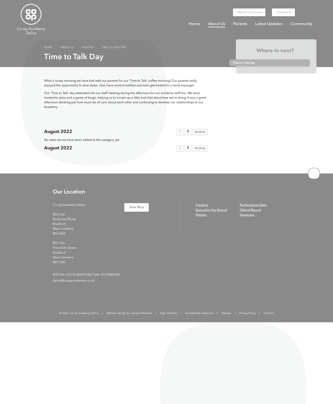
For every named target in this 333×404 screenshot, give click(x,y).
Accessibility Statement (199, 313)
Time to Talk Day (114, 47)
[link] (180, 132)
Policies (88, 47)
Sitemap (226, 313)
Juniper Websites (141, 313)
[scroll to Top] (314, 173)
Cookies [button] (269, 313)
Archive (200, 132)
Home (48, 47)
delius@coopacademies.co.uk (73, 280)
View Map (136, 207)
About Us (67, 47)
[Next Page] (188, 132)
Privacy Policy (247, 313)
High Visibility (168, 313)
